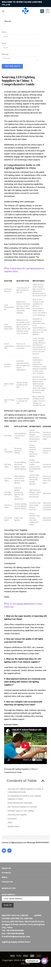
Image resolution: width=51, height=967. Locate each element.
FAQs (10, 822)
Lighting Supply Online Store (16, 942)
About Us (6, 868)
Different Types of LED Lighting (21, 811)
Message (5, 54)
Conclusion (12, 819)
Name (4, 32)
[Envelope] (4, 850)
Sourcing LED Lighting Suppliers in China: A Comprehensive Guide (25, 790)
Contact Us (7, 881)
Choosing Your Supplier (17, 815)
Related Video (13, 826)
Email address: (8, 894)
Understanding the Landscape (20, 803)
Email (4, 43)
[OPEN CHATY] (44, 961)
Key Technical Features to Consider (22, 807)
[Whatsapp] (9, 850)
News (4, 877)
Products (6, 872)
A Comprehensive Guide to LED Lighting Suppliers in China (24, 797)
